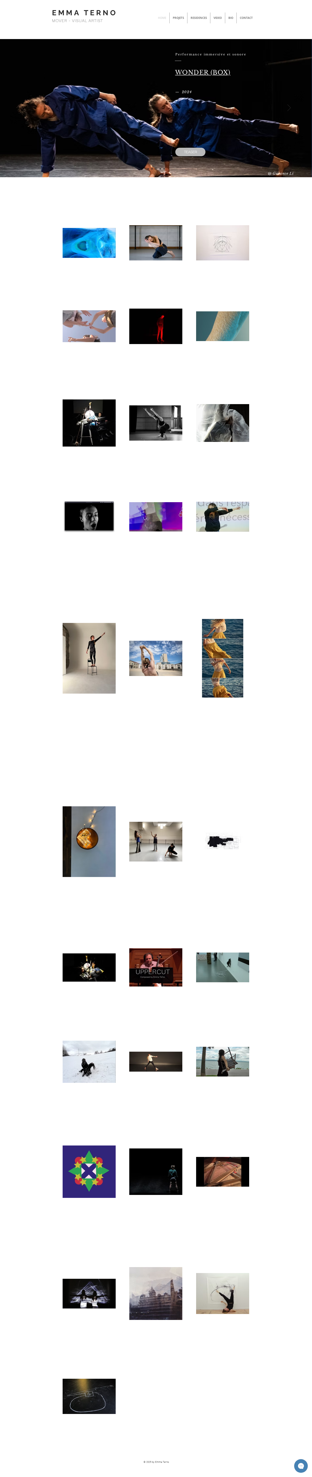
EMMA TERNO (84, 12)
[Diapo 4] (152, 168)
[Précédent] (23, 108)
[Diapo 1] (160, 168)
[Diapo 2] (156, 169)
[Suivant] (289, 108)
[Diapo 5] (148, 168)
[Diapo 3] (164, 168)
